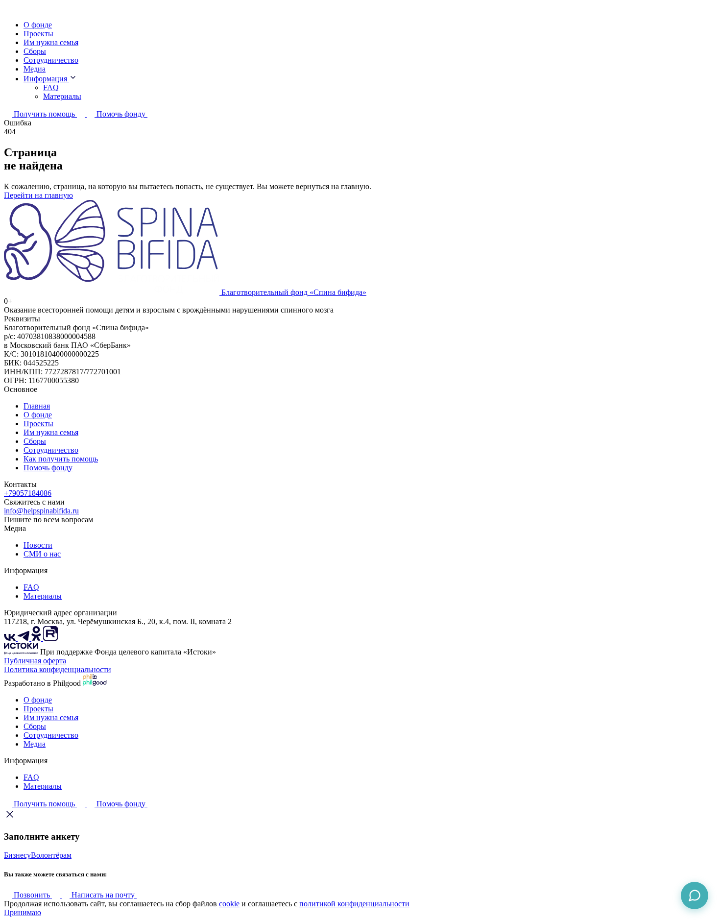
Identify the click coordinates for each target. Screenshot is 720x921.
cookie (229, 903)
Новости (38, 545)
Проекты (38, 33)
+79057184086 (27, 493)
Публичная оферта (35, 660)
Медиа (35, 69)
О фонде (38, 25)
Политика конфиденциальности (57, 669)
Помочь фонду (48, 467)
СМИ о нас (42, 554)
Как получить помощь (61, 459)
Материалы (62, 96)
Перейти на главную (38, 195)
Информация (46, 78)
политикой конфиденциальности (354, 903)
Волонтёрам (51, 855)
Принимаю (22, 912)
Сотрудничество (51, 60)
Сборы (35, 51)
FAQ (51, 87)
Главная (37, 406)
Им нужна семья (51, 42)
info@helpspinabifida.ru (41, 511)
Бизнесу (17, 855)
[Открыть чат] (694, 895)
